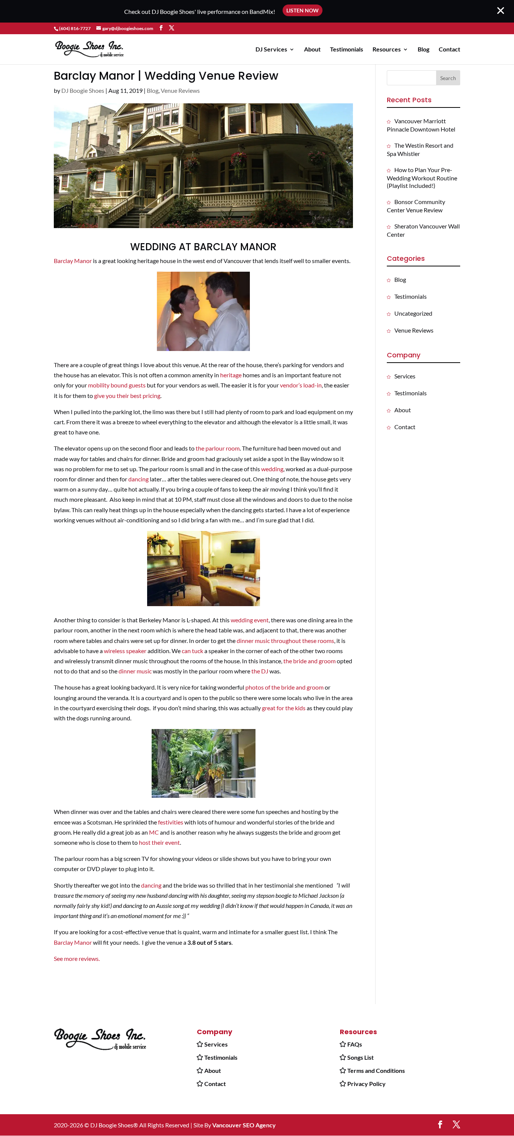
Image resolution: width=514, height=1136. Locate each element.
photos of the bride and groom (284, 687)
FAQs (354, 1044)
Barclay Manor (73, 260)
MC (154, 832)
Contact (449, 50)
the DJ (259, 671)
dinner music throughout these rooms (285, 640)
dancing (138, 479)
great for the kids (284, 707)
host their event (159, 842)
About (312, 50)
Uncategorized (413, 313)
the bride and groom (309, 660)
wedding (272, 468)
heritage (231, 374)
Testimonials (346, 50)
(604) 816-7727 (75, 28)
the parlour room (218, 448)
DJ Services (271, 50)
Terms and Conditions (376, 1070)
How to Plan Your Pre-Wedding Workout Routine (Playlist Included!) (422, 177)
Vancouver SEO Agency (244, 1124)
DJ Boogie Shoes (82, 90)
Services (404, 376)
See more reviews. (77, 958)
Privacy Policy (366, 1083)
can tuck (192, 650)
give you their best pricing (127, 395)
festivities (170, 822)
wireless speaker (125, 650)
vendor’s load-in (301, 385)
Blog (423, 50)
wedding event (250, 619)
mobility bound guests (117, 385)
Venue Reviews (180, 90)
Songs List (360, 1057)
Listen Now (302, 10)
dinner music (135, 671)
